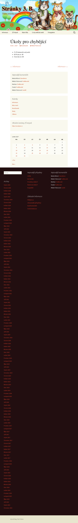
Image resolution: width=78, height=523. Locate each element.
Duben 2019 (7, 382)
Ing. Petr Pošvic (19, 519)
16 (16, 150)
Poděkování (25, 81)
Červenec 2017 (8, 440)
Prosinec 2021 (8, 290)
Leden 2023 (7, 252)
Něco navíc (15, 105)
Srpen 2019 (7, 370)
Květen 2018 (7, 411)
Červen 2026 (7, 188)
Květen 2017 (7, 446)
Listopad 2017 (8, 429)
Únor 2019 (6, 387)
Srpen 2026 (7, 185)
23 (16, 153)
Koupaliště (30, 188)
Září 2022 (6, 264)
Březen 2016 (7, 484)
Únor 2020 (6, 352)
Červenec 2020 (8, 337)
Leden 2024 (7, 217)
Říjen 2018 (7, 399)
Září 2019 (6, 367)
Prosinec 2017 (8, 426)
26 (40, 153)
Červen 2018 (7, 408)
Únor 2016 (6, 487)
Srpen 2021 (7, 302)
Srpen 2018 (7, 405)
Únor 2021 (6, 317)
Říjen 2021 (7, 296)
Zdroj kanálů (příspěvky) (34, 203)
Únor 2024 (6, 214)
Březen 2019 (7, 384)
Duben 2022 (7, 279)
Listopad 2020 (8, 326)
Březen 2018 (7, 417)
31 (24, 156)
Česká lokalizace (32, 209)
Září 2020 (6, 332)
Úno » (13, 164)
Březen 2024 (7, 211)
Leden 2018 (7, 423)
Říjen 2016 (7, 467)
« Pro (13, 160)
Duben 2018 (7, 414)
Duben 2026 (7, 194)
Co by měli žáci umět (38, 32)
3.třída (29, 176)
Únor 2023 (6, 249)
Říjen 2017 (7, 431)
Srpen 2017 (7, 437)
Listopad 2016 (8, 464)
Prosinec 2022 (8, 255)
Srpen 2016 (7, 473)
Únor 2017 (6, 455)
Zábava (14, 114)
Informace (5, 32)
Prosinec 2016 (8, 461)
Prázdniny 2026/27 (32, 182)
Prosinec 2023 (8, 220)
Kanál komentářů (32, 206)
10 (24, 148)
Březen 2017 (7, 452)
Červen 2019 (7, 376)
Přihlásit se (30, 200)
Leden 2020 (7, 355)
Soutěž (24, 90)
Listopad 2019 (8, 361)
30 (16, 156)
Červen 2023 (7, 238)
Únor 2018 (6, 420)
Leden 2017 (7, 458)
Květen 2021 (7, 308)
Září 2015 (6, 502)
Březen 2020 (7, 349)
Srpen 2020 (7, 335)
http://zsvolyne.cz (17, 126)
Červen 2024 (7, 202)
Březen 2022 (7, 282)
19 (40, 150)
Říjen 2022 (7, 261)
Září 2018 (6, 402)
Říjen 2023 (7, 226)
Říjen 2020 (7, 329)
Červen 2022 (7, 273)
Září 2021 (6, 299)
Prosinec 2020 (8, 323)
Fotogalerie (51, 32)
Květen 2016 (7, 478)
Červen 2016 (7, 475)
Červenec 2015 (8, 508)
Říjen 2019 (7, 364)
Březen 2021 (7, 314)
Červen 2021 (7, 305)
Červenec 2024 (8, 199)
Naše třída (25, 32)
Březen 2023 (7, 246)
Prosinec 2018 (8, 393)
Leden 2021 (7, 320)
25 (32, 153)
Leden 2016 (7, 490)
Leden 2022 (7, 288)
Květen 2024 (7, 205)
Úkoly (13, 111)
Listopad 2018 (8, 396)
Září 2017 (6, 434)
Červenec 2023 (8, 235)
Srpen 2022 (7, 267)
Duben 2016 (7, 481)
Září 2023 (6, 229)
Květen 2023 (7, 241)
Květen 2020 (7, 343)
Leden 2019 (7, 390)
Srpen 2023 (7, 232)
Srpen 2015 (7, 505)
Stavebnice (23, 78)
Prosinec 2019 (8, 358)
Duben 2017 (7, 449)
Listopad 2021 (8, 293)
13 (47, 148)
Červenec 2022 (8, 270)
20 (47, 150)
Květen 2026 (7, 191)
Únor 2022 (6, 285)
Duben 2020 (7, 346)
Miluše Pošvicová (36, 46)
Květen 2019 (7, 379)
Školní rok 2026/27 (32, 185)
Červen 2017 (7, 443)
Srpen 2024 (7, 197)
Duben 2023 (7, 243)
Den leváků (30, 179)
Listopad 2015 (8, 496)
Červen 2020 (7, 340)
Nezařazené (24, 46)
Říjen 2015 (7, 499)
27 (47, 153)
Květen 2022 (7, 276)
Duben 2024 (7, 208)
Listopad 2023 (8, 223)
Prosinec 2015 (8, 493)
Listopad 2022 (8, 258)
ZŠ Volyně (15, 32)
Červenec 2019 (8, 373)
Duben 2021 (7, 311)
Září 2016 (6, 470)
